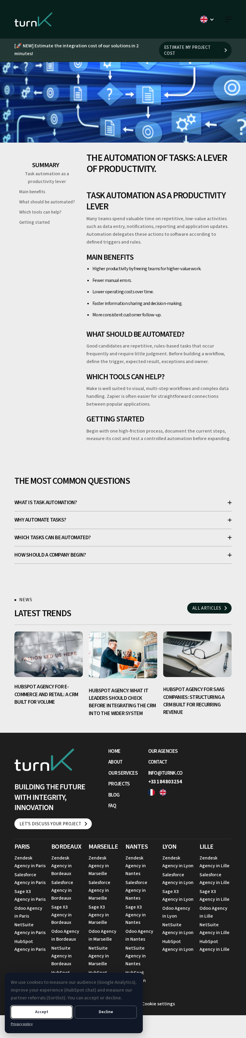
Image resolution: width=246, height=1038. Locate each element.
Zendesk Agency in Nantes (135, 866)
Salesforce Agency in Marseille (99, 890)
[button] (207, 19)
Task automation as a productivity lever (47, 177)
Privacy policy (22, 1024)
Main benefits (32, 192)
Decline (106, 1012)
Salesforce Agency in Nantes (136, 890)
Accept (41, 1012)
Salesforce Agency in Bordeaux (62, 890)
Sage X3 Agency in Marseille (98, 915)
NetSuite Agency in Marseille (98, 956)
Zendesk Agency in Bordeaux (61, 866)
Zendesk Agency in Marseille (98, 866)
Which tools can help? (40, 212)
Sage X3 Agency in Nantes (135, 915)
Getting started (34, 222)
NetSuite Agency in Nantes (135, 956)
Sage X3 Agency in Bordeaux (61, 915)
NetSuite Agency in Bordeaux (61, 956)
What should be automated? (47, 202)
